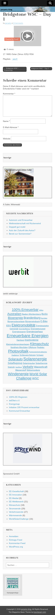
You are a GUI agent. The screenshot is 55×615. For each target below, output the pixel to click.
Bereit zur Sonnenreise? (20, 234)
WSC (35, 378)
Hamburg (20, 340)
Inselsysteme (31, 340)
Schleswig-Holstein (28, 355)
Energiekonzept (38, 329)
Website (6, 138)
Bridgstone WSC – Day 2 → (41, 68)
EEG (8, 325)
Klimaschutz (39, 344)
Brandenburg (32, 317)
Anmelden (13, 536)
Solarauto (15, 359)
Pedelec (40, 347)
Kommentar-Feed (17, 543)
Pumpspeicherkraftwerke (38, 352)
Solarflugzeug (15, 363)
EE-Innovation (15, 495)
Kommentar (9, 93)
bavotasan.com (40, 612)
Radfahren (15, 355)
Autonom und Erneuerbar (21, 220)
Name (6, 121)
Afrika (41, 310)
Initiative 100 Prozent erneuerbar (24, 407)
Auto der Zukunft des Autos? (22, 230)
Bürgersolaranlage (16, 321)
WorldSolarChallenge (19, 519)
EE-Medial (13, 498)
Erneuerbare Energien (27, 335)
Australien (14, 313)
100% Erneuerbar (25, 310)
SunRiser (18, 367)
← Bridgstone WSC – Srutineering (11, 69)
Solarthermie (41, 363)
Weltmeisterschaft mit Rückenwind (25, 223)
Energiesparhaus (35, 331)
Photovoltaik (18, 351)
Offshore (32, 347)
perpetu (8, 23)
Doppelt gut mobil (17, 227)
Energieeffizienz (24, 329)
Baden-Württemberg (31, 314)
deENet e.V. (14, 400)
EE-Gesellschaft (16, 491)
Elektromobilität (23, 325)
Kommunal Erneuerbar (19, 411)
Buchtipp (44, 318)
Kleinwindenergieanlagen (17, 344)
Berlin (45, 314)
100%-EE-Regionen (18, 397)
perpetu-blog (26, 609)
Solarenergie (35, 359)
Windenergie (18, 374)
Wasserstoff (20, 370)
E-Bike (44, 321)
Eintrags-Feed (15, 540)
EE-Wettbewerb (16, 501)
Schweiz (40, 355)
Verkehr (28, 366)
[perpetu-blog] (27, 9)
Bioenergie (15, 317)
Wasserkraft (40, 367)
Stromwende (15, 508)
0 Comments (18, 23)
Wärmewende (15, 515)
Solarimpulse (29, 363)
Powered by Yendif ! (12, 39)
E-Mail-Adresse (10, 127)
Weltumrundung (33, 370)
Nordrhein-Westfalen (19, 347)
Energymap (14, 404)
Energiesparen (19, 331)
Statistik (11, 367)
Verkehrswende (16, 512)
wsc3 (15, 59)
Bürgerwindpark (32, 321)
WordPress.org (16, 547)
